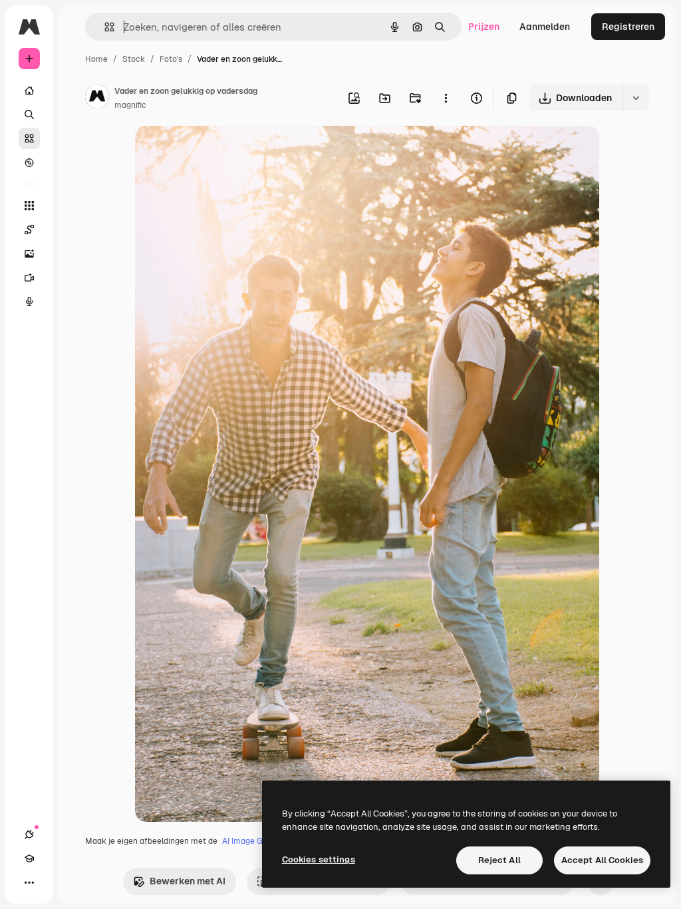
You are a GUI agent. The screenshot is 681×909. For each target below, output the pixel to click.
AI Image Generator (258, 841)
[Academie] (29, 858)
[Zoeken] (29, 114)
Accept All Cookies (602, 860)
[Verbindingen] (29, 834)
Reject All (499, 860)
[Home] (29, 90)
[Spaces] (29, 229)
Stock (133, 59)
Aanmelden (544, 27)
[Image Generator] (29, 253)
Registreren (628, 27)
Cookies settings (318, 859)
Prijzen (483, 27)
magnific (130, 105)
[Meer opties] (445, 98)
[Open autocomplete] (104, 27)
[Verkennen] (29, 162)
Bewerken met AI (187, 881)
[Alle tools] (29, 205)
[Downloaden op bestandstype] (635, 98)
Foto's (171, 59)
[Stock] (29, 138)
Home (96, 59)
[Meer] (29, 882)
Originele (222, 151)
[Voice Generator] (29, 301)
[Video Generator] (29, 277)
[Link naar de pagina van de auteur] (97, 98)
